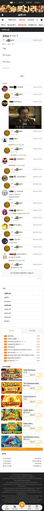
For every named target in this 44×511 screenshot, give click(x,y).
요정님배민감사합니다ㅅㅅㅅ (14, 344)
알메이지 (19, 210)
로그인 (21, 2)
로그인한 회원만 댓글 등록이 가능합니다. (22, 273)
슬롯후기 (6, 297)
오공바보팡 (19, 191)
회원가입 (28, 2)
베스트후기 (11, 25)
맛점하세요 (9, 336)
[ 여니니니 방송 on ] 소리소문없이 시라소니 (18, 349)
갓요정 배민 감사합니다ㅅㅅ (14, 341)
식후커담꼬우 (10, 347)
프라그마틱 (26, 426)
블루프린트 (26, 385)
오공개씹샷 (17, 101)
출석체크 (6, 321)
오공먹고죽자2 (20, 254)
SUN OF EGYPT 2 (29, 397)
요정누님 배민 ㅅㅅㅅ (12, 352)
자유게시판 (22, 25)
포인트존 (31, 20)
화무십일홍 (17, 225)
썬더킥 (25, 372)
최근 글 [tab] (11, 330)
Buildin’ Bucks (28, 410)
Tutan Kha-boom (29, 370)
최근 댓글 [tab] (32, 330)
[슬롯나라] (22, 8)
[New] (11, 374)
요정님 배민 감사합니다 (13, 358)
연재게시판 (7, 317)
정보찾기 (37, 2)
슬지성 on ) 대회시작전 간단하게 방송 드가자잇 (19, 355)
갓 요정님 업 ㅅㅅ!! (11, 360)
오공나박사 (17, 239)
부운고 (25, 399)
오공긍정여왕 (20, 177)
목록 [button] (39, 278)
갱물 (15, 138)
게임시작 (32, 375)
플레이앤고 (26, 412)
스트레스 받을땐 (11, 339)
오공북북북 (19, 159)
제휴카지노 (12, 20)
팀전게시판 (7, 313)
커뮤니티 (22, 20)
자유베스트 (32, 25)
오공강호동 (19, 87)
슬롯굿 (12, 40)
